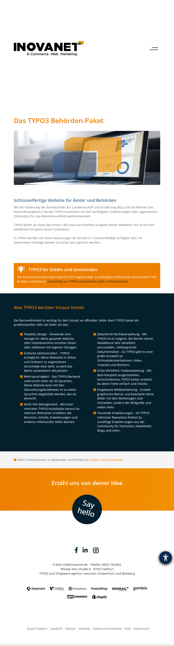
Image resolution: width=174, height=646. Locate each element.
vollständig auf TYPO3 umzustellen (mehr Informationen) (87, 281)
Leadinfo (56, 629)
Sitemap (84, 629)
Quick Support (37, 629)
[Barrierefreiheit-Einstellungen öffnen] (165, 557)
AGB (127, 629)
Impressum (141, 629)
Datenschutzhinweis (107, 629)
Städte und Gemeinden (106, 460)
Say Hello (87, 499)
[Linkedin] (85, 550)
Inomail (120, 586)
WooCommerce (77, 595)
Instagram (96, 550)
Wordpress (77, 586)
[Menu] (153, 48)
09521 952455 (111, 565)
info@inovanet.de (75, 565)
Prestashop (99, 586)
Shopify (99, 595)
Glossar (70, 629)
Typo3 (56, 586)
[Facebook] (76, 550)
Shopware (36, 586)
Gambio (140, 586)
